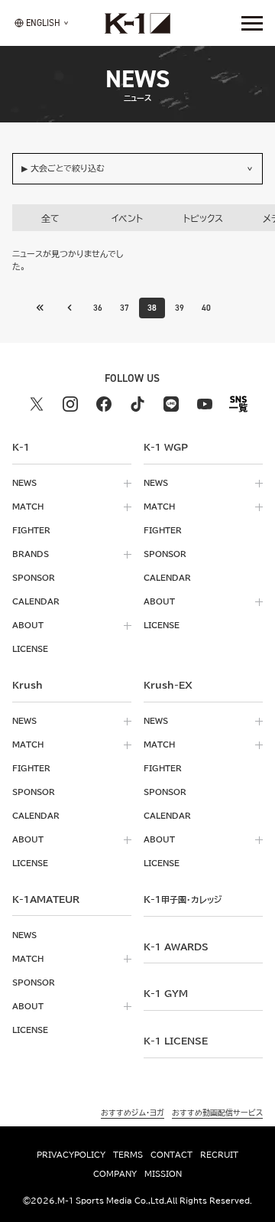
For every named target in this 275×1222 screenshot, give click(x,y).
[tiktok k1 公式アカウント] (137, 404)
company (115, 1174)
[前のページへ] (40, 307)
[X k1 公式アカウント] (36, 404)
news (24, 483)
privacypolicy (71, 1154)
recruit (219, 1154)
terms (128, 1154)
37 (124, 308)
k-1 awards (176, 946)
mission (163, 1174)
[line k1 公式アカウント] (171, 404)
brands (30, 554)
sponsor (33, 578)
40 (206, 308)
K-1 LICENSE (176, 1040)
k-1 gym (166, 993)
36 (97, 308)
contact (171, 1154)
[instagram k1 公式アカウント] (70, 404)
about (28, 625)
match (28, 506)
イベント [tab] (127, 218)
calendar (36, 601)
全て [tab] (50, 218)
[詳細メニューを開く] (252, 23)
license (30, 649)
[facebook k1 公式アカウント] (104, 404)
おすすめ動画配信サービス (217, 1112)
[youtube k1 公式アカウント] (204, 404)
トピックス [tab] (203, 218)
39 (179, 308)
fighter (31, 530)
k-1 (183, 899)
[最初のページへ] (69, 307)
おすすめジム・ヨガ (132, 1112)
